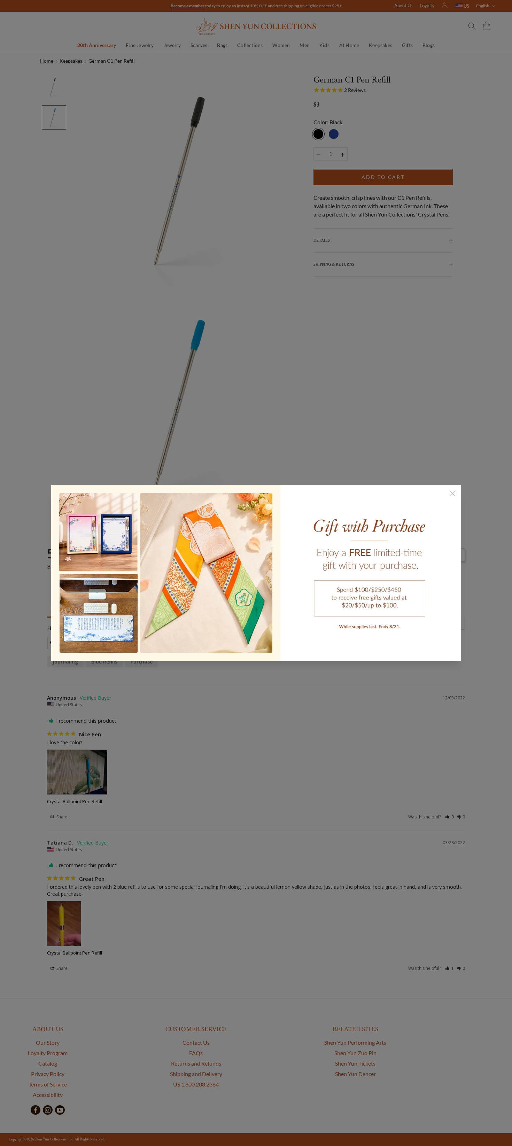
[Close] (452, 493)
